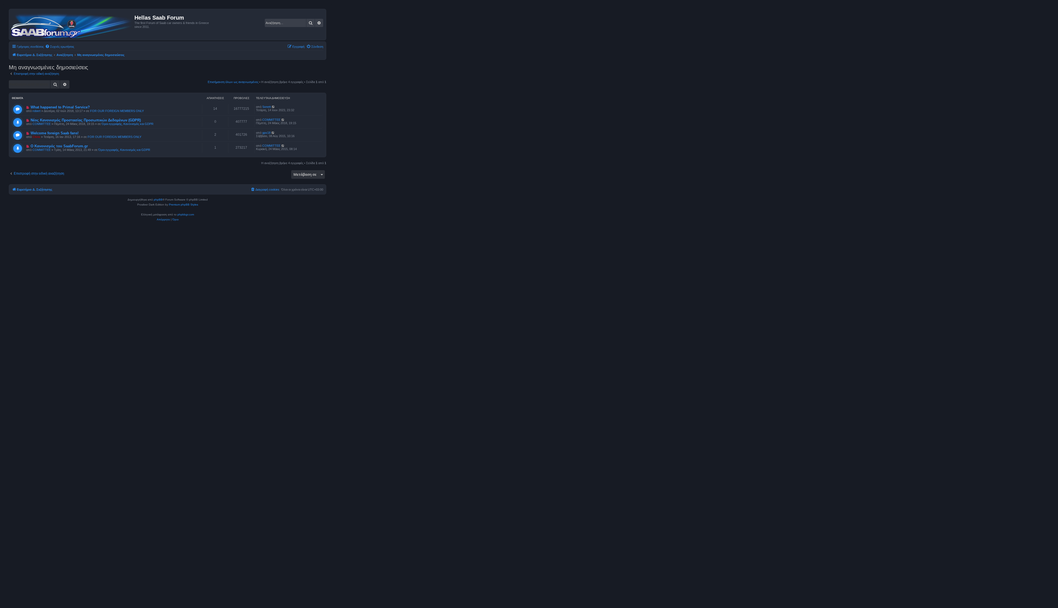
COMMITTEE (42, 124)
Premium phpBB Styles (183, 204)
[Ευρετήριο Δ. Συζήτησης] (72, 24)
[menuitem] (59, 46)
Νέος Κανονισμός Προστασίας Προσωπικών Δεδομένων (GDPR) (86, 120)
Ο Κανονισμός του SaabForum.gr (59, 146)
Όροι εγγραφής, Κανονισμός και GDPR (127, 124)
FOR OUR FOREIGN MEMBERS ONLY (117, 111)
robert (37, 111)
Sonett (266, 106)
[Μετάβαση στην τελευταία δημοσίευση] (273, 106)
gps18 (266, 132)
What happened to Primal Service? (60, 107)
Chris (36, 136)
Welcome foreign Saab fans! (55, 133)
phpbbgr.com (185, 214)
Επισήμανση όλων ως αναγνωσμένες (233, 82)
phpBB (158, 199)
